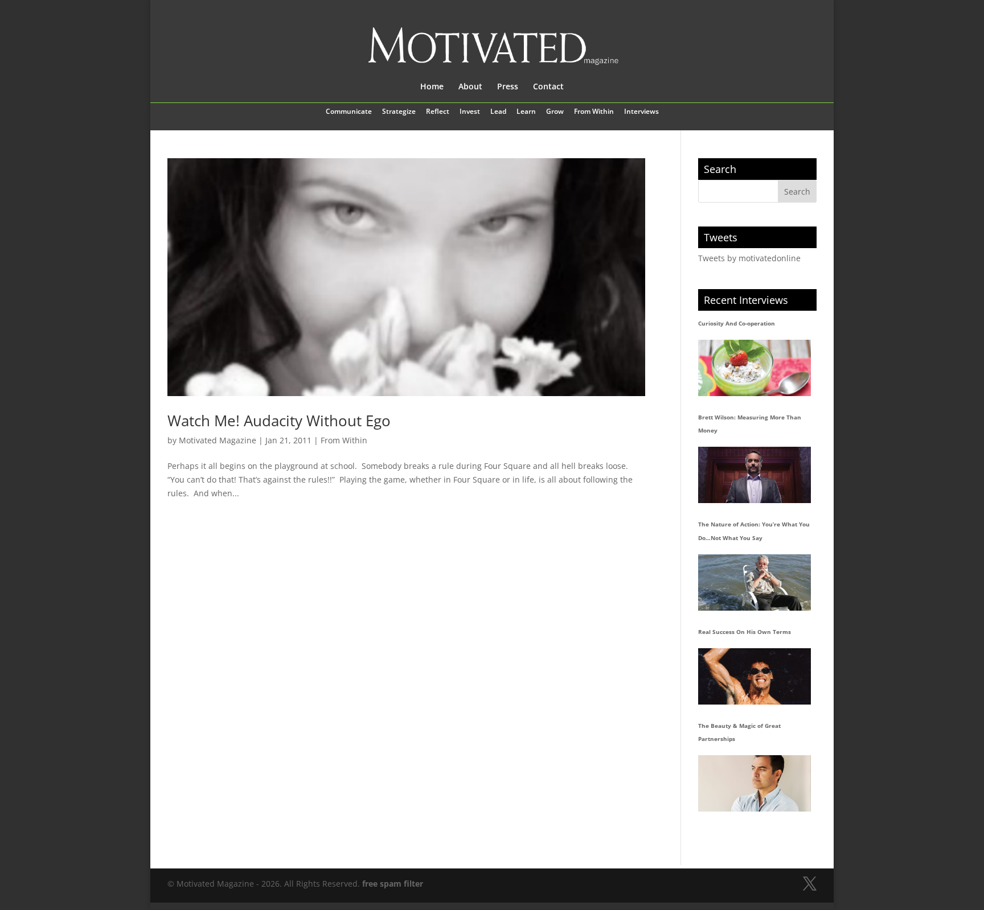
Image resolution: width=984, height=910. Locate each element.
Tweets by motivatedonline (749, 258)
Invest (470, 112)
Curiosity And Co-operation (736, 323)
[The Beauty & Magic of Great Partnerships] (754, 783)
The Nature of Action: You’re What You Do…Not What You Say (754, 531)
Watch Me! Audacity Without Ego (279, 420)
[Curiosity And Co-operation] (754, 368)
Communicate (349, 112)
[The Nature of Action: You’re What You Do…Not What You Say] (754, 582)
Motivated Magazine (217, 440)
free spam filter (392, 883)
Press (507, 87)
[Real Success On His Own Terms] (754, 676)
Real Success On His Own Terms (744, 632)
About (470, 87)
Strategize (399, 112)
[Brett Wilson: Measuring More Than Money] (754, 475)
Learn (526, 112)
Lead (498, 112)
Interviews (641, 112)
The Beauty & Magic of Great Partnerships (739, 732)
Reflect (437, 112)
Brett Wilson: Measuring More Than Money (749, 424)
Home (432, 87)
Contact (548, 87)
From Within (594, 112)
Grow (555, 112)
